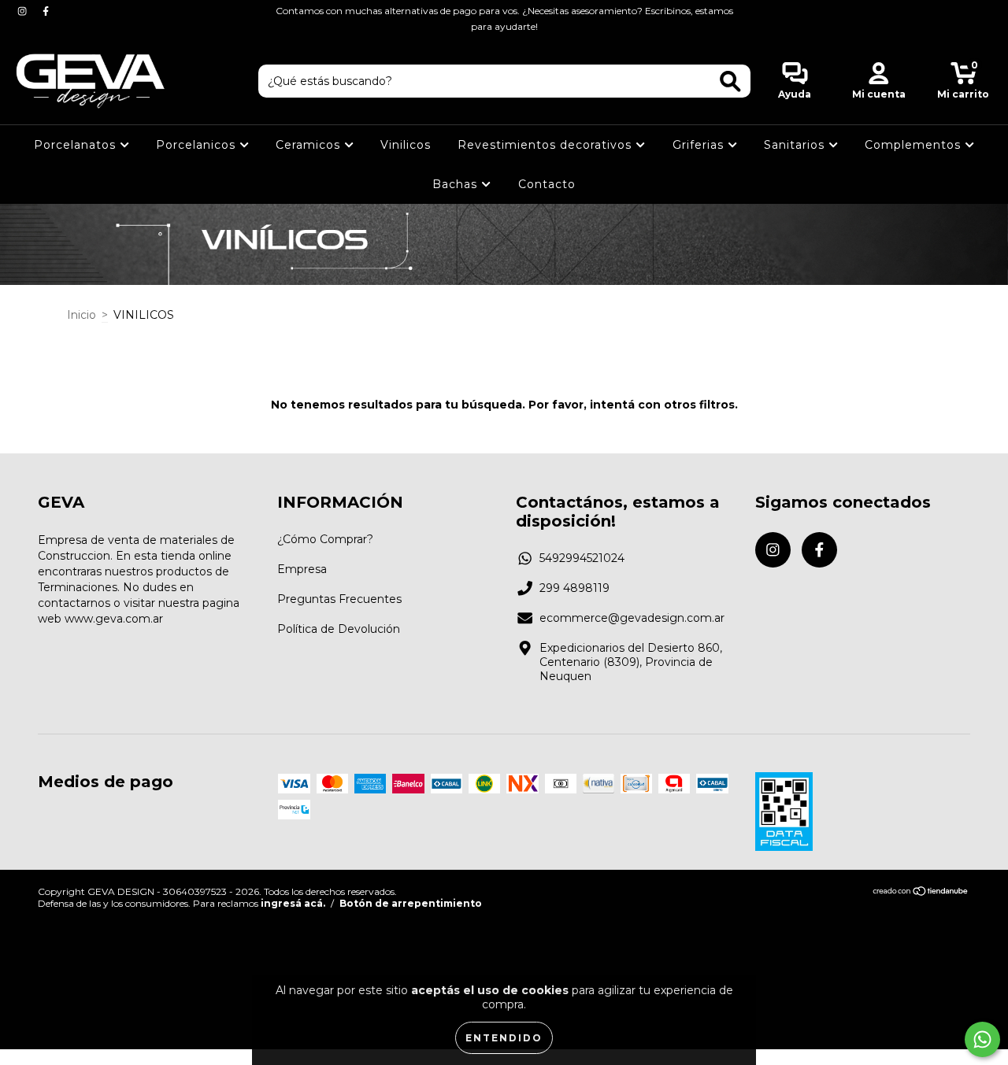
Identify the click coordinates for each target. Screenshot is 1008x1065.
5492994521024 (581, 558)
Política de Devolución (338, 629)
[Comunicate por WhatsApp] (982, 1039)
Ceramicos (310, 145)
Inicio (81, 315)
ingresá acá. (293, 903)
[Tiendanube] (921, 893)
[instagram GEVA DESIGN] (23, 11)
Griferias (700, 145)
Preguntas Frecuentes (339, 599)
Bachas (456, 184)
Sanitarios (796, 145)
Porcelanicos (197, 145)
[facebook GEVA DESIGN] (45, 11)
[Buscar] (730, 81)
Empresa (302, 569)
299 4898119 (574, 588)
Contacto (547, 184)
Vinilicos (405, 145)
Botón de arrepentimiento (410, 903)
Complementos (915, 145)
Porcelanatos (77, 145)
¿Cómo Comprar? (325, 539)
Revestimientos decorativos (547, 145)
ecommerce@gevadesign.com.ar (631, 618)
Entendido (504, 1038)
